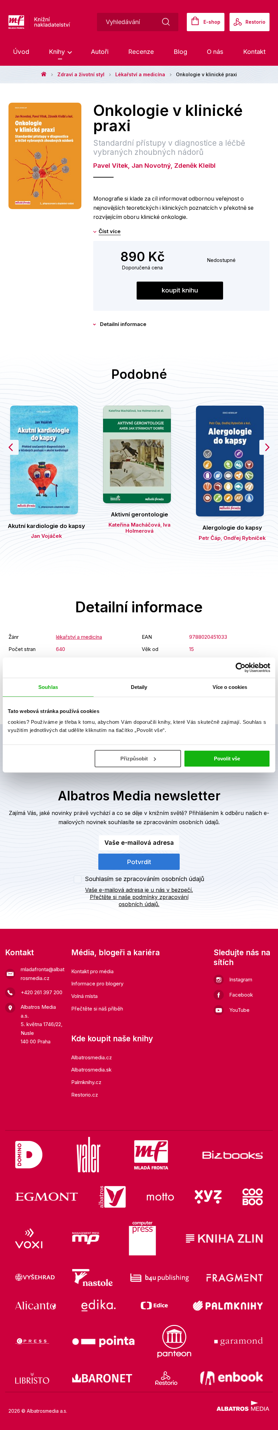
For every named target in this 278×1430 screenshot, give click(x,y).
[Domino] (28, 1154)
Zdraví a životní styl (80, 74)
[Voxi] (28, 1238)
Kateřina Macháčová (134, 525)
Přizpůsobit (134, 758)
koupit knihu (180, 290)
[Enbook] (232, 1378)
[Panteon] (174, 1341)
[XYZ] (208, 1196)
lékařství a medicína (79, 637)
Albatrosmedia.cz (91, 1057)
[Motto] (160, 1196)
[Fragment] (235, 1277)
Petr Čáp (210, 538)
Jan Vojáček (46, 536)
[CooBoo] (253, 1196)
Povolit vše (227, 758)
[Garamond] (238, 1341)
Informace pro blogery (97, 983)
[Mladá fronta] (151, 1154)
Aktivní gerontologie (139, 514)
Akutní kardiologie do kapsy (46, 526)
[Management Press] (85, 1238)
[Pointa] (103, 1341)
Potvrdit (139, 862)
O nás (215, 52)
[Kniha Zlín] (224, 1238)
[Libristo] (32, 1378)
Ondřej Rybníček (244, 538)
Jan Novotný (151, 165)
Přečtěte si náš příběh (97, 1008)
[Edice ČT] (154, 1305)
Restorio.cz (84, 1094)
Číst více (110, 231)
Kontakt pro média (92, 971)
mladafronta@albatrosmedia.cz (42, 973)
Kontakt (254, 52)
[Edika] (99, 1305)
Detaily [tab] (139, 687)
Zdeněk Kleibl (195, 165)
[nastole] (92, 1277)
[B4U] (159, 1277)
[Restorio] (166, 1378)
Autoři (99, 52)
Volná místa (84, 996)
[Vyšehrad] (34, 1277)
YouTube (239, 1010)
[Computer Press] (142, 1238)
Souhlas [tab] (48, 687)
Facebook (241, 995)
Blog (180, 52)
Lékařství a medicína (140, 74)
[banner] (60, 22)
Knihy (58, 52)
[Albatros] (112, 1196)
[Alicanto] (35, 1305)
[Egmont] (46, 1196)
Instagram (240, 979)
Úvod (21, 52)
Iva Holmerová (148, 528)
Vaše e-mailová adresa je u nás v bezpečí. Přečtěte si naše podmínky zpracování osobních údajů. (139, 896)
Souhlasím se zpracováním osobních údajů (144, 878)
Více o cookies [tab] (230, 687)
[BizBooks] (233, 1154)
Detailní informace (123, 324)
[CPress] (32, 1341)
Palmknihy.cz (86, 1082)
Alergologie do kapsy (232, 527)
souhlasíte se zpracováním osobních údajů (163, 822)
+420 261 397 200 (41, 992)
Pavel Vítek (110, 165)
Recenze (141, 52)
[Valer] (88, 1154)
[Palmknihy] (228, 1305)
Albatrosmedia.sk (91, 1069)
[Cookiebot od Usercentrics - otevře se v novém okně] (240, 667)
